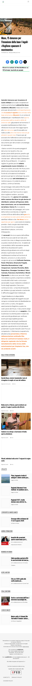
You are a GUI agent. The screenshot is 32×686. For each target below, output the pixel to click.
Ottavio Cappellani (17, 621)
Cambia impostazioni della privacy (16, 666)
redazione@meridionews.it (17, 651)
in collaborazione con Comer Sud (20, 583)
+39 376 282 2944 (18, 654)
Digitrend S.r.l (21, 661)
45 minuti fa (7, 383)
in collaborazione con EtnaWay (19, 602)
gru (25, 214)
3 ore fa (6, 437)
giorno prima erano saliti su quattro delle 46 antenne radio (15, 120)
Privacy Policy (17, 677)
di (11, 523)
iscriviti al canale (17, 70)
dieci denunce (9, 130)
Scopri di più (26, 646)
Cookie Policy (8, 680)
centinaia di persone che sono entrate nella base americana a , (16, 112)
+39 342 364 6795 (19, 652)
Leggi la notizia (14, 480)
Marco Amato (15, 523)
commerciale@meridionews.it (19, 657)
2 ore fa (6, 410)
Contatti (6, 677)
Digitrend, (3, 383)
